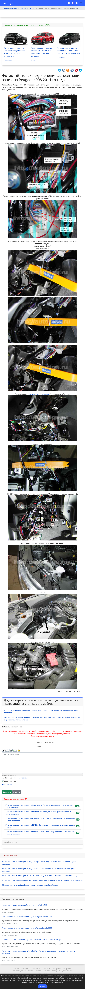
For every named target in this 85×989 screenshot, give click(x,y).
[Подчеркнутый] (8, 750)
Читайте (38, 971)
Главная (16, 969)
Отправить (7, 792)
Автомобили (25, 969)
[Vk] (69, 3)
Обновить (8, 784)
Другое (30, 971)
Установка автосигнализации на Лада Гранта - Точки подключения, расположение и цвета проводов (39, 806)
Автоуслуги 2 (67, 969)
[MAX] (72, 3)
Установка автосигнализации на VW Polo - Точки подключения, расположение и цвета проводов (38, 812)
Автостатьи (36, 969)
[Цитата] (16, 750)
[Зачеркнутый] (11, 750)
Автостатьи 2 (46, 969)
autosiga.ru (9, 3)
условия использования (23, 778)
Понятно (42, 986)
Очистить (16, 792)
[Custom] (77, 3)
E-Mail (39, 746)
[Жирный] (3, 750)
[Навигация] (81, 3)
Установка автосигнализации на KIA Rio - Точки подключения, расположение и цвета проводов (40, 826)
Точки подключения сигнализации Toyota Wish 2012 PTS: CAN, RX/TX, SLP (68, 51)
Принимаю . (19, 778)
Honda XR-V (34, 60)
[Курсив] (6, 750)
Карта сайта (42, 973)
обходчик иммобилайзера (38, 394)
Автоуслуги (57, 969)
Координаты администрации (62, 971)
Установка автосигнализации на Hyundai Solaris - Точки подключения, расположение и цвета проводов (40, 819)
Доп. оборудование (19, 971)
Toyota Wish (61, 57)
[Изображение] (13, 750)
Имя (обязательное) (45, 742)
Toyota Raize (8, 60)
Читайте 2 (46, 971)
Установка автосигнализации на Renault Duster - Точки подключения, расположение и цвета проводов (40, 833)
